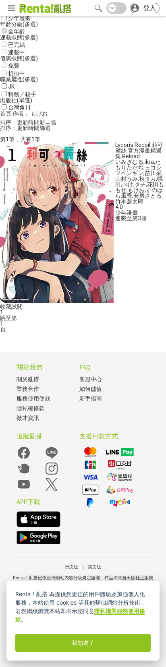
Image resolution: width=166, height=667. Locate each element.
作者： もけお (30, 113)
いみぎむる (129, 162)
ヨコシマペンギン (138, 170)
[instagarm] (51, 474)
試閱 (17, 307)
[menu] (11, 8)
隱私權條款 (31, 408)
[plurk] (24, 474)
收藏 (5, 307)
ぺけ (127, 184)
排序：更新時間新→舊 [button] (28, 122)
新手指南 (90, 398)
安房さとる (147, 195)
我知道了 (83, 643)
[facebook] (24, 458)
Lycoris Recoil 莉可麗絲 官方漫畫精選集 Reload (139, 150)
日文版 (71, 567)
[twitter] (51, 489)
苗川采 (153, 173)
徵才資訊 (28, 418)
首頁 (6, 113)
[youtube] (24, 489)
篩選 (45, 128)
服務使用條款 (33, 398)
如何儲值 (90, 389)
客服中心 (90, 379)
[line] (51, 458)
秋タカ (147, 179)
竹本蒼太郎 (129, 201)
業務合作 (28, 389)
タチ (140, 184)
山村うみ (126, 179)
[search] (98, 8)
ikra (149, 162)
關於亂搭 (28, 379)
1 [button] (1, 323)
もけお (136, 190)
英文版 (94, 567)
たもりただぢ (138, 165)
